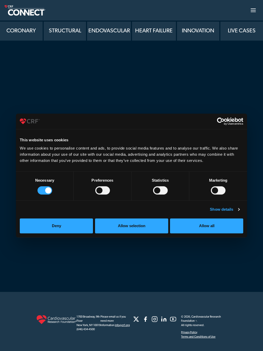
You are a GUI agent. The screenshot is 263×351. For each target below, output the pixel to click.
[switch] (102, 190)
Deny (56, 226)
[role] (136, 319)
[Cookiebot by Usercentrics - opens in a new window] (220, 121)
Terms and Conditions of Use (198, 337)
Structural (65, 31)
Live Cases (242, 31)
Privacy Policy (189, 332)
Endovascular (109, 31)
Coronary (21, 31)
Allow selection (131, 226)
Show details (221, 209)
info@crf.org (122, 325)
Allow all (206, 226)
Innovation (198, 31)
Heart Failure (154, 31)
